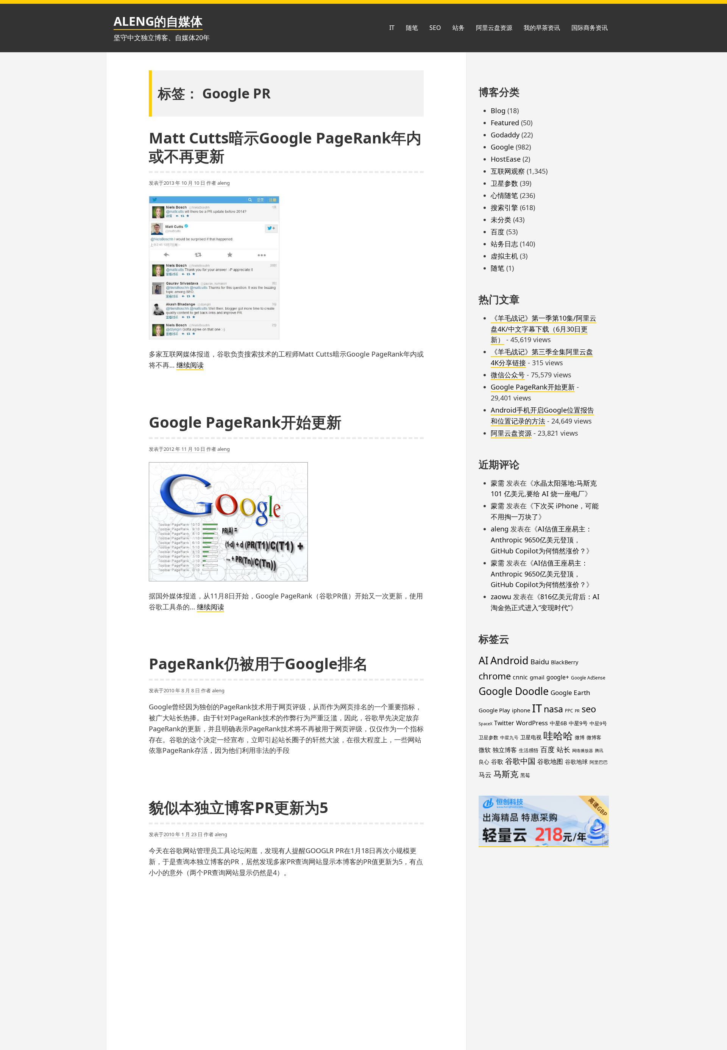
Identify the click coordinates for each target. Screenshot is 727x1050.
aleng (223, 182)
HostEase (506, 159)
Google (502, 146)
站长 (563, 749)
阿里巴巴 (599, 762)
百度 (497, 231)
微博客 (594, 737)
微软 (485, 750)
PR (577, 711)
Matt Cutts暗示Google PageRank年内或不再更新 (285, 146)
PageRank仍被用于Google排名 (258, 663)
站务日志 (504, 243)
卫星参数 (504, 183)
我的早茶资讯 (542, 27)
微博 (580, 737)
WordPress (532, 722)
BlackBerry (564, 662)
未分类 (501, 219)
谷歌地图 (550, 761)
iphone (521, 710)
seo (589, 709)
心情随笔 (504, 195)
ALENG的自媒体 (158, 21)
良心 (484, 761)
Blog (498, 110)
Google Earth (570, 692)
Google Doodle (514, 691)
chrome (495, 676)
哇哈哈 (558, 735)
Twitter (504, 723)
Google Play (494, 710)
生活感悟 (528, 750)
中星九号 (509, 737)
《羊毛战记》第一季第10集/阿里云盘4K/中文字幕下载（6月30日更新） (543, 328)
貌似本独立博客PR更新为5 (238, 807)
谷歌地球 (576, 761)
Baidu (539, 661)
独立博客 (505, 750)
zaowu (501, 596)
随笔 (412, 27)
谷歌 (497, 761)
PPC (569, 711)
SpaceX (485, 723)
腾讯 (599, 750)
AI (483, 660)
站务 (458, 27)
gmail (537, 677)
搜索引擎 (504, 207)
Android (509, 660)
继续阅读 (190, 365)
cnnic (520, 677)
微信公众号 (508, 374)
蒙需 (497, 483)
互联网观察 (508, 171)
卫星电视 (530, 737)
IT (392, 27)
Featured (505, 122)
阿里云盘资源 (494, 27)
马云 (485, 774)
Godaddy (505, 134)
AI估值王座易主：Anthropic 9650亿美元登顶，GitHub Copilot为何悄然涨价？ (541, 539)
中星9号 (578, 723)
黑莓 (525, 775)
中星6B (558, 723)
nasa (553, 709)
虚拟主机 (504, 255)
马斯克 (505, 773)
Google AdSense (588, 678)
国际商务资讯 (589, 27)
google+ (557, 677)
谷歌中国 (520, 761)
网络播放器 (582, 750)
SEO (435, 27)
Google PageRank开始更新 (245, 421)
